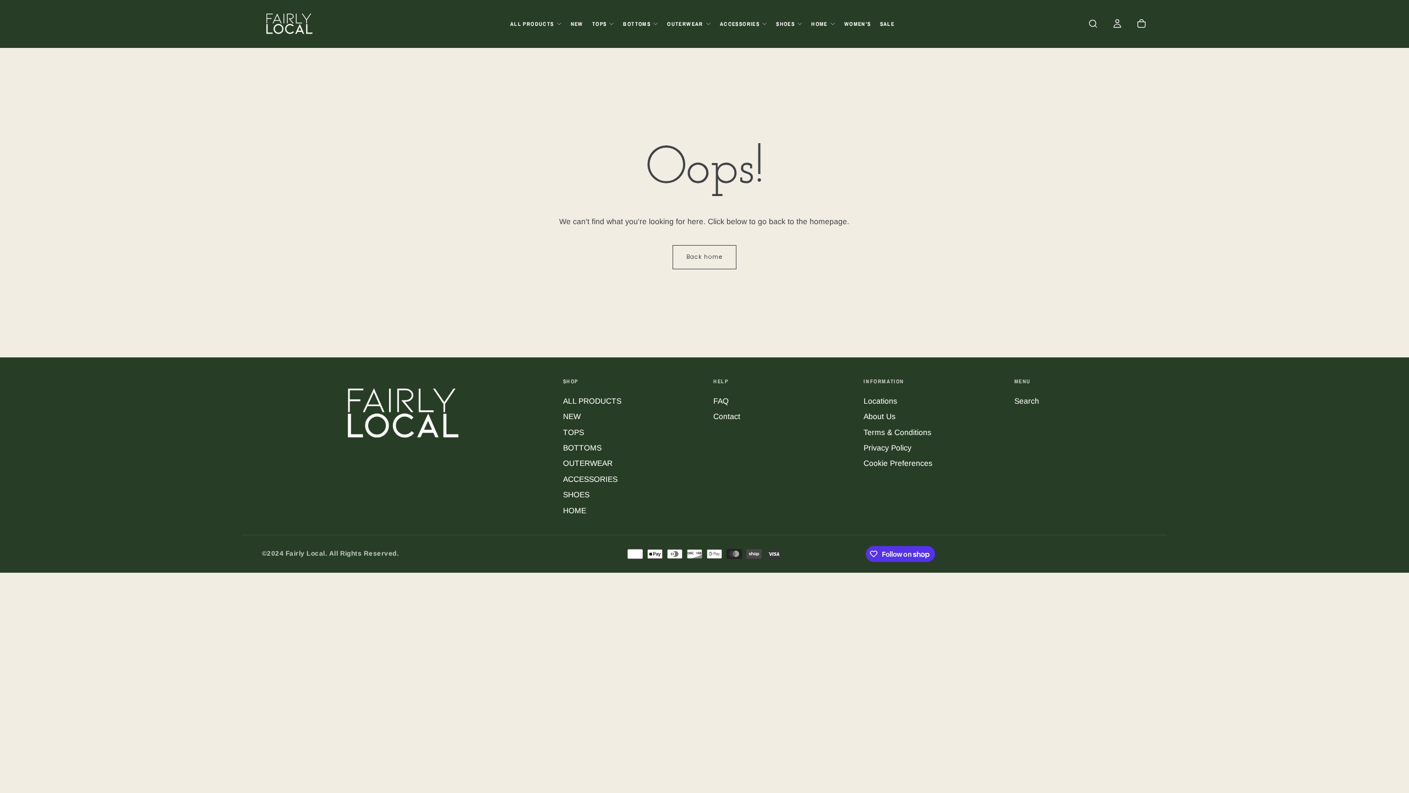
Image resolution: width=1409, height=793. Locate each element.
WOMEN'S (857, 24)
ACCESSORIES (740, 24)
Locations (880, 401)
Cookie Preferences (898, 463)
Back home (704, 257)
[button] (1093, 25)
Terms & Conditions (897, 432)
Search (1026, 401)
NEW (577, 24)
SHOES (785, 24)
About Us (879, 416)
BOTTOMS (637, 24)
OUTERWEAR (685, 24)
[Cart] (1141, 25)
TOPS (599, 24)
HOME (819, 24)
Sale (887, 24)
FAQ (721, 401)
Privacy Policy (887, 447)
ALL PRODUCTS (532, 24)
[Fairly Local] (403, 412)
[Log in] (1117, 25)
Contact (726, 416)
